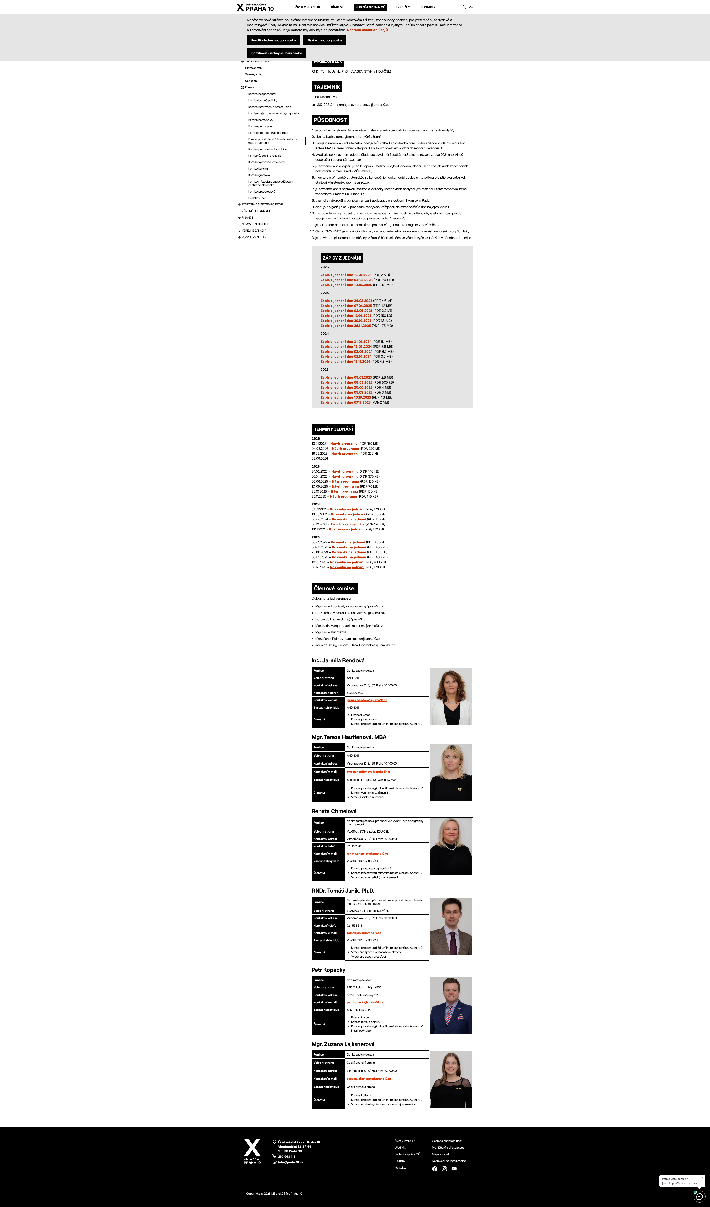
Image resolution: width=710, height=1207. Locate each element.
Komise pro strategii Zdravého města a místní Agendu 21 (272, 140)
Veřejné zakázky (254, 230)
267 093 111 (286, 1156)
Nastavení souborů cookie (449, 1161)
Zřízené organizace (256, 211)
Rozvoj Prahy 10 (254, 237)
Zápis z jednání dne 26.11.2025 (346, 325)
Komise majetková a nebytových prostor (274, 113)
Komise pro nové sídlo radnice (267, 149)
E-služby (403, 7)
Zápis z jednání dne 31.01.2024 (346, 341)
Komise (249, 87)
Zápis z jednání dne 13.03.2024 (346, 346)
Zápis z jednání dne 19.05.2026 (346, 285)
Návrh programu (344, 443)
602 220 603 (355, 692)
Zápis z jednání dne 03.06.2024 (347, 351)
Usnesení (251, 81)
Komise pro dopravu (261, 126)
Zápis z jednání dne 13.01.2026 (346, 275)
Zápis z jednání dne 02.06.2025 (346, 310)
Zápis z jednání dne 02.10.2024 (346, 356)
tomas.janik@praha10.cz (364, 932)
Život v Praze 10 (307, 7)
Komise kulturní (258, 168)
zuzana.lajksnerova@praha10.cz (369, 1078)
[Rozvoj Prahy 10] (239, 237)
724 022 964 (355, 846)
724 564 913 (354, 925)
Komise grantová (259, 175)
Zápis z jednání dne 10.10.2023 (346, 397)
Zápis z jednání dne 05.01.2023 (346, 377)
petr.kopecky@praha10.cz (365, 1002)
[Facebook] (434, 1168)
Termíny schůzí (254, 74)
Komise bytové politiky (262, 100)
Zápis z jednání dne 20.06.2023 (346, 387)
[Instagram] (444, 1168)
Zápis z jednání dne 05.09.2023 (346, 392)
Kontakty (428, 7)
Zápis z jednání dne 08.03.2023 (346, 382)
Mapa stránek (441, 1154)
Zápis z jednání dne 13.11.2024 (345, 361)
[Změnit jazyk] (471, 7)
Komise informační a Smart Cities (269, 107)
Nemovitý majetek (255, 224)
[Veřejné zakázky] (239, 231)
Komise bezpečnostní (262, 94)
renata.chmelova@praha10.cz (367, 853)
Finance (247, 217)
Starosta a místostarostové (262, 204)
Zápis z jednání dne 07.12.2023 (346, 402)
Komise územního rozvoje (264, 155)
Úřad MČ (337, 7)
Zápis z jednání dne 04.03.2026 (347, 280)
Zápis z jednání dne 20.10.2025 (346, 320)
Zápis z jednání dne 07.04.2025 (346, 305)
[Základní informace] (242, 61)
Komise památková (260, 120)
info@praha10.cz (290, 1162)
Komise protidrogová (261, 191)
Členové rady (253, 68)
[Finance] (239, 217)
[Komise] (242, 87)
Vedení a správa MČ (370, 7)
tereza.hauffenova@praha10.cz (368, 771)
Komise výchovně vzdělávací (266, 162)
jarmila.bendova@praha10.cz (367, 700)
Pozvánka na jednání (347, 509)
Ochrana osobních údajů (447, 1141)
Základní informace (257, 61)
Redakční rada (257, 198)
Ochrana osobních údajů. (368, 30)
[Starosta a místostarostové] (239, 204)
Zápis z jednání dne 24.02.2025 (346, 300)
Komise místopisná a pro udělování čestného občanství (270, 183)
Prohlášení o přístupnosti (448, 1147)
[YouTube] (454, 1168)
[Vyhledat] (464, 7)
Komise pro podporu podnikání (268, 133)
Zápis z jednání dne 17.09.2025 (346, 315)
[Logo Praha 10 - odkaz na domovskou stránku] (255, 7)
